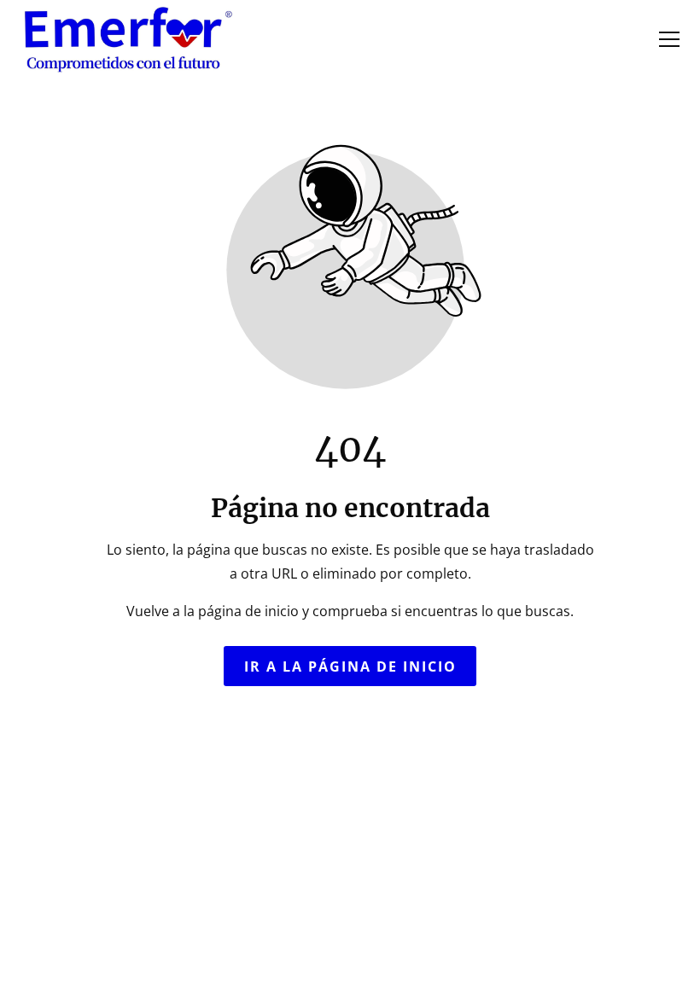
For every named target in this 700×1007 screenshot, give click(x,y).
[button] (669, 39)
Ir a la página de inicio (350, 665)
